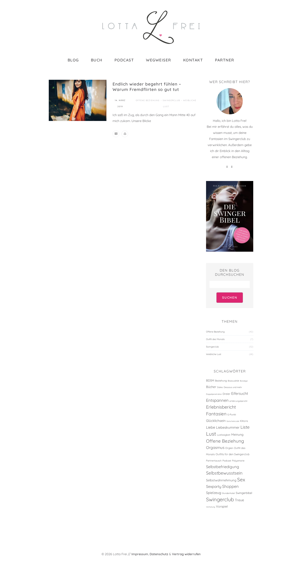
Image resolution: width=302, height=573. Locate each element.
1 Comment (116, 134)
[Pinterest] (227, 167)
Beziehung (221, 380)
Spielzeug (213, 492)
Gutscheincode (232, 421)
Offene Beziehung (148, 100)
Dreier (226, 393)
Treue (239, 500)
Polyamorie (238, 460)
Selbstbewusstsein (224, 473)
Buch (96, 60)
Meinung (237, 434)
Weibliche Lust (213, 354)
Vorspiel (222, 506)
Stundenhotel (228, 493)
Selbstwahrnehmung (221, 480)
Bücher (211, 387)
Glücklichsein (216, 421)
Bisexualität (233, 380)
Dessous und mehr (233, 387)
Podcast (124, 60)
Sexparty (213, 486)
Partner (224, 60)
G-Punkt (231, 414)
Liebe (210, 427)
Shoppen (230, 486)
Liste (245, 427)
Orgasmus (215, 447)
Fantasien (216, 413)
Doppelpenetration (214, 394)
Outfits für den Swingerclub (232, 454)
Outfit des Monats (215, 339)
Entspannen (217, 400)
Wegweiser (158, 60)
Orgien (229, 448)
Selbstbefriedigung (222, 466)
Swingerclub (171, 100)
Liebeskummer (228, 427)
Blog (73, 60)
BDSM (210, 380)
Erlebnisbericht (221, 407)
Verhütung (210, 507)
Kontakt (193, 60)
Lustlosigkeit (223, 434)
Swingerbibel (244, 493)
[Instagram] (232, 167)
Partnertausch (214, 460)
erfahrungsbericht (238, 401)
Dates (220, 387)
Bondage (244, 381)
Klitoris (244, 421)
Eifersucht (239, 393)
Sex (241, 479)
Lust (211, 434)
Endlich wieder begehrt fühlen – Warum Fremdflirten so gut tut (147, 86)
